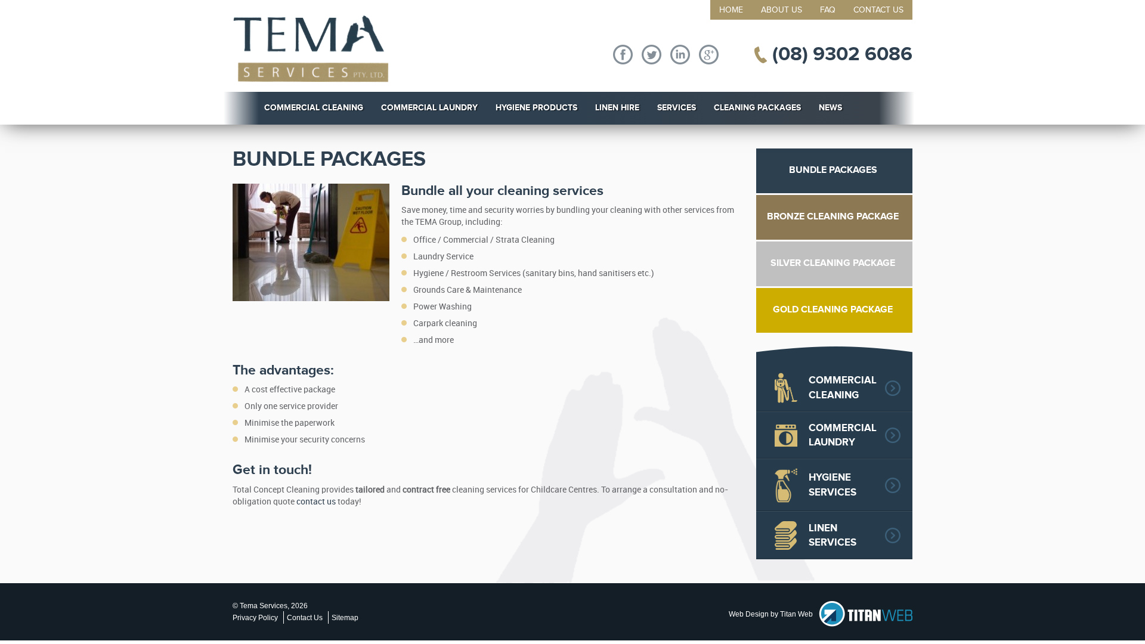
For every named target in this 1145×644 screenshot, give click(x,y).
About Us (781, 10)
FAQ (827, 10)
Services (676, 108)
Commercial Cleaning (313, 108)
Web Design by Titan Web (771, 614)
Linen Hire (617, 108)
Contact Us (878, 10)
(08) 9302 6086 (842, 54)
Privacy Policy (255, 618)
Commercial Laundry (429, 108)
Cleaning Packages (757, 108)
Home (731, 10)
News (830, 108)
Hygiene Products (536, 108)
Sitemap (345, 618)
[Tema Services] (311, 49)
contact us (316, 501)
